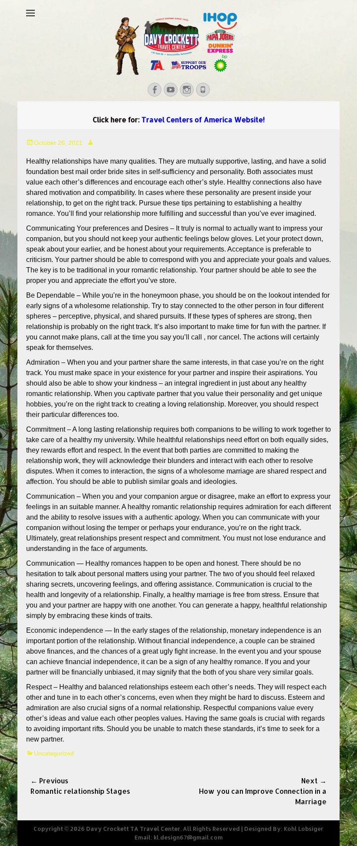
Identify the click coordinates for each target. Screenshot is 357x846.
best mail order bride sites (100, 171)
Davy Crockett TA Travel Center (133, 828)
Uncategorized (54, 753)
